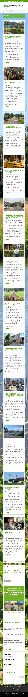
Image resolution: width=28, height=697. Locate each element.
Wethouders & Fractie (8, 689)
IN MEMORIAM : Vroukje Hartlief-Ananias (13, 533)
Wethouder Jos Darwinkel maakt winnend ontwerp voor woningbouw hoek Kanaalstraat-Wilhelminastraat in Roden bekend (14, 395)
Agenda (19, 686)
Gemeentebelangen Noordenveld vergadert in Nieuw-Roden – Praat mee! (13, 37)
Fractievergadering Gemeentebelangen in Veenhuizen (13, 127)
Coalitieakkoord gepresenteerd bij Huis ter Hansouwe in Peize (13, 635)
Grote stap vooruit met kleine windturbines (12, 488)
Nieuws (11, 686)
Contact (21, 689)
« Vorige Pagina (7, 561)
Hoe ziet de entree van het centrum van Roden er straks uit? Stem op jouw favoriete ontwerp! (13, 442)
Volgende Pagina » (20, 561)
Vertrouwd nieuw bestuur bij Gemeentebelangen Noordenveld (13, 641)
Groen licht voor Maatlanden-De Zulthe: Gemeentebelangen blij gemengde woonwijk (12, 305)
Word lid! (16, 689)
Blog (15, 686)
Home (6, 686)
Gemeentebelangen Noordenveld (13, 688)
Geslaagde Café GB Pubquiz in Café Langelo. (13, 83)
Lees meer (7, 62)
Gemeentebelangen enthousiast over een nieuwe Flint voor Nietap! (13, 260)
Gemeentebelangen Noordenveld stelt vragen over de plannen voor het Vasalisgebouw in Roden (14, 349)
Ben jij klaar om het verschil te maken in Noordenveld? (14, 171)
